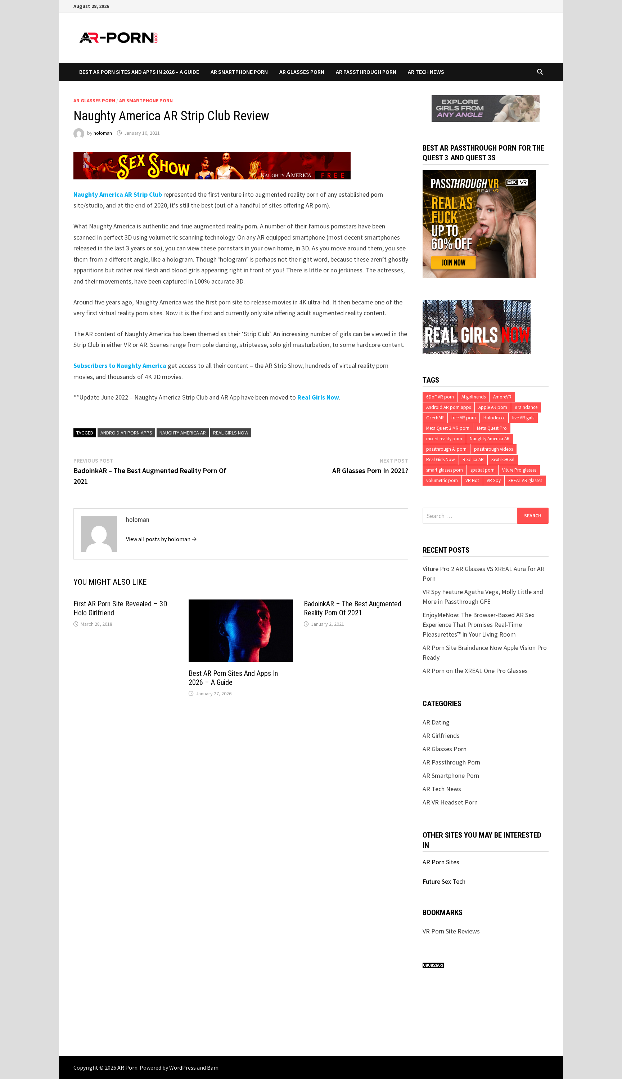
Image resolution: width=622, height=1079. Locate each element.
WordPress (182, 1067)
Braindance (526, 407)
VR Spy (494, 480)
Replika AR (473, 459)
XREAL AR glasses (525, 480)
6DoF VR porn (440, 397)
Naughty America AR (182, 432)
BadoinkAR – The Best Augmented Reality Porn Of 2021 (352, 608)
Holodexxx (494, 418)
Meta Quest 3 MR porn (447, 428)
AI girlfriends (473, 397)
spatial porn (482, 470)
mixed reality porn (444, 439)
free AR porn (463, 418)
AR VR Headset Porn (450, 802)
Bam (212, 1067)
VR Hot (472, 480)
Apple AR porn (492, 407)
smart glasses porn (444, 470)
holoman (103, 133)
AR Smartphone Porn (239, 71)
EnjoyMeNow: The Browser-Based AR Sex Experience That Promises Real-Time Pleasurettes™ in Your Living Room (479, 624)
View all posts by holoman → (161, 539)
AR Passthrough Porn (366, 71)
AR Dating (436, 722)
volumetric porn (442, 480)
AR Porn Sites (441, 862)
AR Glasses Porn (301, 71)
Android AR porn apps (126, 432)
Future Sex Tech (444, 881)
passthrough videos (493, 449)
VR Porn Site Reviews (451, 931)
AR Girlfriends (441, 735)
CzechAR (435, 418)
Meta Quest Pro (492, 428)
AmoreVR (502, 397)
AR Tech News (426, 71)
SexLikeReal (502, 459)
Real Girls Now (318, 397)
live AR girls (523, 418)
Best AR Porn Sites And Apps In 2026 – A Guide (139, 71)
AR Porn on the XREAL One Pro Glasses (475, 670)
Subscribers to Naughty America (119, 365)
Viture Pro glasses (519, 470)
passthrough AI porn (446, 449)
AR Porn (127, 1067)
